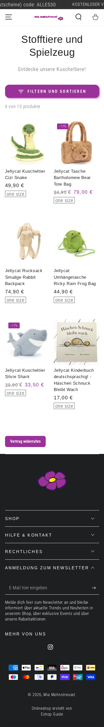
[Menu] (8, 17)
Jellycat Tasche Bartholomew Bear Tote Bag (72, 177)
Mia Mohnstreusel (59, 695)
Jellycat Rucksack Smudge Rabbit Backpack (24, 277)
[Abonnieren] (95, 588)
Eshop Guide (52, 714)
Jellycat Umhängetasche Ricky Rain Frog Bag (75, 277)
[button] (78, 17)
